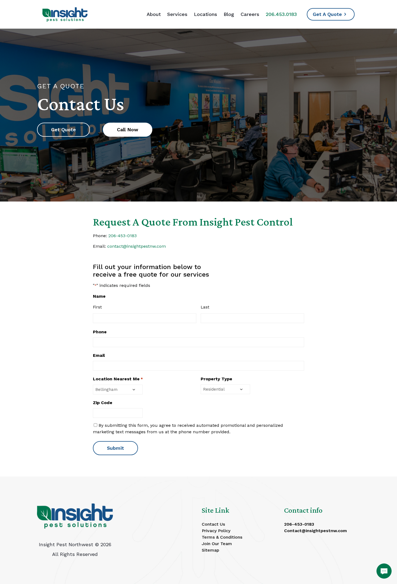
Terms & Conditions (222, 537)
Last (205, 307)
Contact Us (213, 524)
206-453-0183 (122, 235)
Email (99, 355)
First (97, 307)
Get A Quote (327, 14)
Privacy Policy (216, 530)
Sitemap (210, 550)
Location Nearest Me (118, 378)
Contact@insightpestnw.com (315, 530)
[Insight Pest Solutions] (65, 14)
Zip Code (102, 402)
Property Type (216, 378)
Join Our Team (217, 543)
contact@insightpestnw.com (136, 246)
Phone (100, 331)
